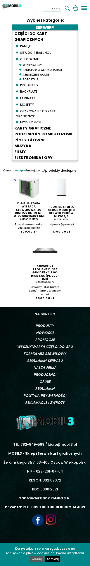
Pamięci (24, 46)
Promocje (45, 339)
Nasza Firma (45, 367)
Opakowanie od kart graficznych (36, 113)
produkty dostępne (60, 170)
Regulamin (45, 388)
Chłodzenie (27, 59)
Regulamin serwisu (45, 360)
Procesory (27, 84)
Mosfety (25, 104)
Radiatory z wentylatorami (40, 69)
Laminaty (25, 98)
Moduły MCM (28, 122)
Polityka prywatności (45, 395)
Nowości (45, 332)
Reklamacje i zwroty (45, 402)
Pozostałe (28, 78)
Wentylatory (30, 64)
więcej (37, 559)
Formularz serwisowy (45, 353)
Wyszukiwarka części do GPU (45, 346)
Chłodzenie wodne (34, 74)
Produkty (45, 325)
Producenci (45, 374)
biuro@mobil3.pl (62, 444)
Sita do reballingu (34, 52)
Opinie (45, 381)
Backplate (26, 91)
